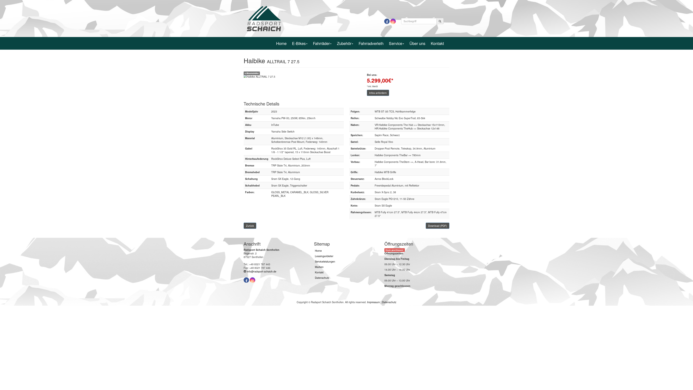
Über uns (417, 43)
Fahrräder (321, 43)
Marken (319, 267)
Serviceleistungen (325, 261)
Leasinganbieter (324, 256)
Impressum (373, 302)
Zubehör (344, 43)
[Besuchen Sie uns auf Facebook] (387, 21)
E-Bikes (299, 43)
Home (281, 43)
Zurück (250, 226)
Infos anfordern (378, 93)
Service (395, 43)
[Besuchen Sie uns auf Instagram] (393, 21)
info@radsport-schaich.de (261, 271)
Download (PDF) (437, 226)
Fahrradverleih (371, 43)
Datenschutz (322, 278)
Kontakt (437, 43)
